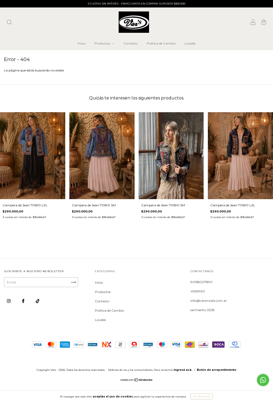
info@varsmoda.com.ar (208, 301)
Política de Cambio (161, 43)
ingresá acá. (183, 370)
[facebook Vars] (23, 301)
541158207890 (201, 282)
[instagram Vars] (9, 301)
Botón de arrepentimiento (216, 370)
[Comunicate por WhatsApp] (263, 380)
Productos (102, 43)
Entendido (201, 396)
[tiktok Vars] (37, 301)
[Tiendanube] (136, 381)
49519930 (197, 291)
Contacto (130, 43)
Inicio (82, 43)
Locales (189, 43)
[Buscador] (9, 23)
